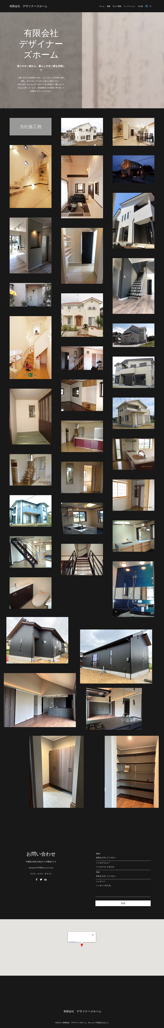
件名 (98, 872)
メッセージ (100, 881)
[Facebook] (36, 879)
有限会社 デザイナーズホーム (28, 6)
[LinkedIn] (45, 879)
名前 (98, 854)
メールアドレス (102, 863)
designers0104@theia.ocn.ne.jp (41, 868)
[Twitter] (41, 879)
